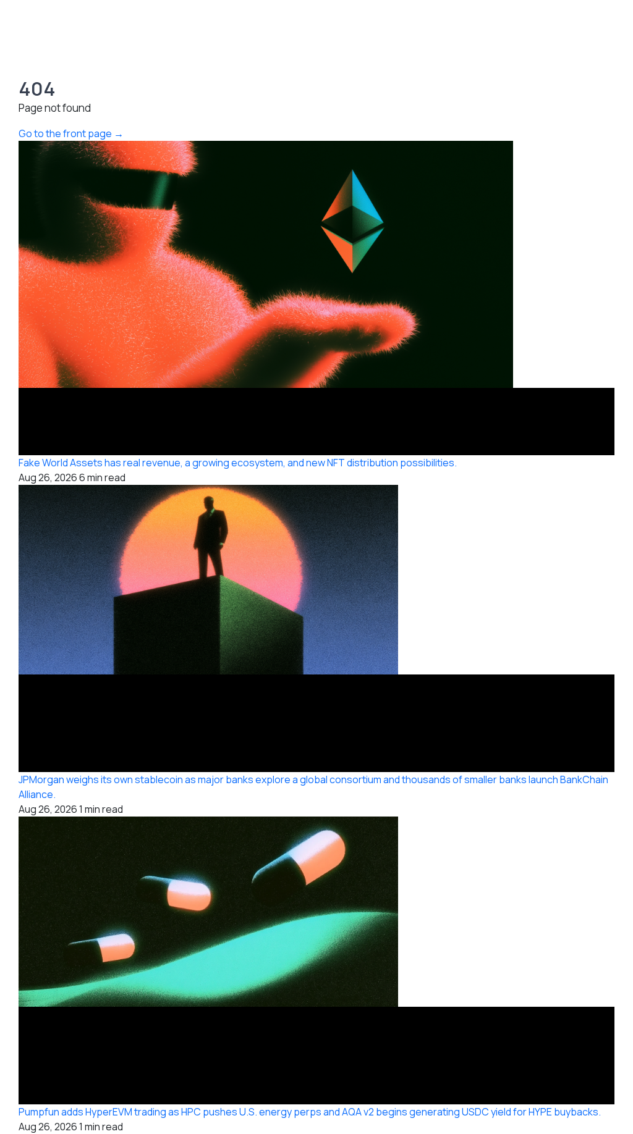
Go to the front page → (71, 133)
